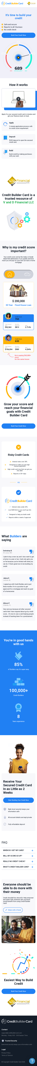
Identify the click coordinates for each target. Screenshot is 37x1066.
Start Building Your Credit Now (18, 800)
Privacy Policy (6, 1053)
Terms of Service (7, 1055)
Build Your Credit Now (18, 35)
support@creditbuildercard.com (12, 1033)
